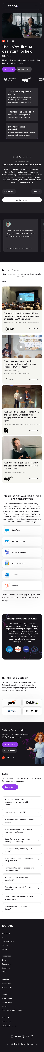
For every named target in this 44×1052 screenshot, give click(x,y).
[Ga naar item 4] (24, 157)
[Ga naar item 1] (13, 157)
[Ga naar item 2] (17, 157)
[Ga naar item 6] (30, 157)
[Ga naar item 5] (27, 157)
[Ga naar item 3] (20, 157)
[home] (13, 6)
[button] (36, 6)
